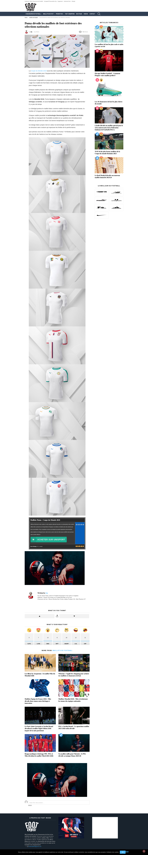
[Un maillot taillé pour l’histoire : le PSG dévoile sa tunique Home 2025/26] (74, 743)
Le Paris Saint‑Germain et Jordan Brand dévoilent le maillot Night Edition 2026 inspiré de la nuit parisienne (39, 728)
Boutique (79, 14)
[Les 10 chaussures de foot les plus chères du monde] (109, 89)
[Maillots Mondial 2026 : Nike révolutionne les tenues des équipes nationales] (74, 688)
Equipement (60, 1)
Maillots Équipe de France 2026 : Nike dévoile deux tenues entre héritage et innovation (38, 701)
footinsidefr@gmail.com (35, 846)
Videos (86, 14)
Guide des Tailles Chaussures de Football (34, 1)
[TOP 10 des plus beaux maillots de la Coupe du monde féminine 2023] (109, 141)
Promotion (59, 14)
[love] (101, 27)
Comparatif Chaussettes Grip (50, 1)
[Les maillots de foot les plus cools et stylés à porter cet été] (109, 34)
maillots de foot (48, 14)
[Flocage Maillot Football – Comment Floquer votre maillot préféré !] (109, 60)
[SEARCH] (99, 14)
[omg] (101, 80)
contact (92, 14)
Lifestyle (73, 1)
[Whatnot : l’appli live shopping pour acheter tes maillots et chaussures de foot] (74, 663)
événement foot (67, 1)
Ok (122, 852)
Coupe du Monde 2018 (39, 71)
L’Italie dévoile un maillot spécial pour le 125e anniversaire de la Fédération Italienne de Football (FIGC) (109, 128)
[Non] (126, 851)
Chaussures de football (33, 14)
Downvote (74, 616)
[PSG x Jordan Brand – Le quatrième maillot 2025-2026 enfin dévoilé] (74, 715)
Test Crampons (70, 14)
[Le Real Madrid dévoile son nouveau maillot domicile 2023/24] (109, 165)
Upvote (39, 616)
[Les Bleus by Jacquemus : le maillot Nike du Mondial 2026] (40, 663)
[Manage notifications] (144, 851)
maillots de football (63, 650)
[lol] (101, 51)
